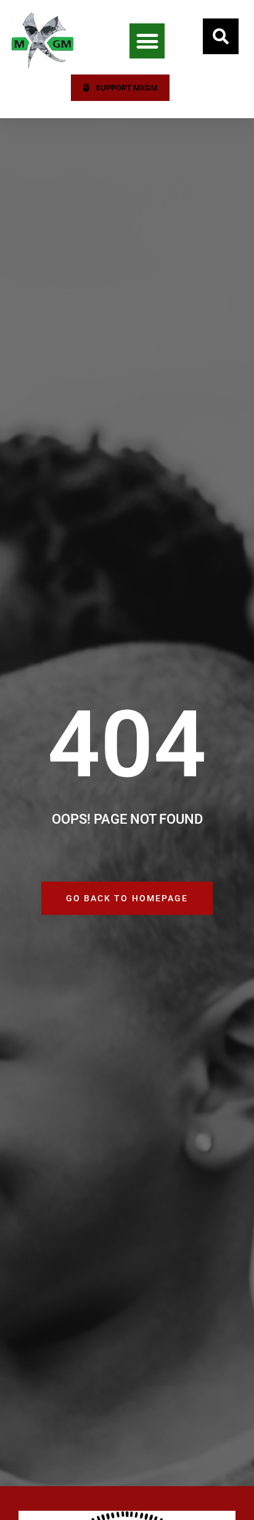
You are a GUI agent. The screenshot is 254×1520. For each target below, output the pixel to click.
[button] (147, 40)
